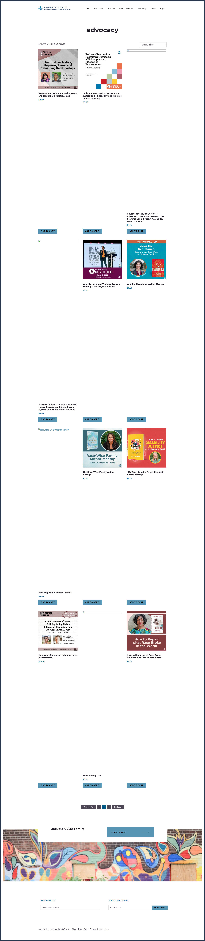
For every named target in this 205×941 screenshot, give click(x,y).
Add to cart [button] (48, 231)
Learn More (118, 832)
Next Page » (118, 807)
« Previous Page (88, 807)
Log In (162, 9)
